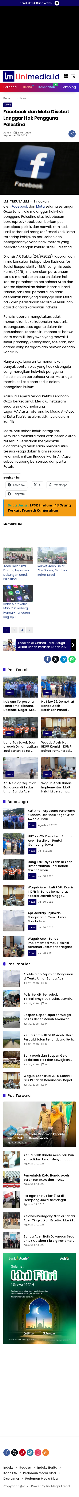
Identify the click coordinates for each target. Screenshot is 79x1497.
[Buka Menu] (65, 76)
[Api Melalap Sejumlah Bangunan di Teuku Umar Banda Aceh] (20, 768)
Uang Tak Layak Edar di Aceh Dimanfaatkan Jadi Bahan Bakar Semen (20, 747)
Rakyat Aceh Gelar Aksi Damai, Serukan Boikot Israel (52, 570)
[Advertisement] (39, 1390)
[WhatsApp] (72, 659)
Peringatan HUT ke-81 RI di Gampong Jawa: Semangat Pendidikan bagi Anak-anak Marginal (45, 1198)
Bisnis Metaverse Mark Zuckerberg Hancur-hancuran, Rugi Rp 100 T (17, 610)
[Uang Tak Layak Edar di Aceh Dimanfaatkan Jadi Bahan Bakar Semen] (20, 727)
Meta (40, 206)
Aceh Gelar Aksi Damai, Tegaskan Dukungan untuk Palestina (16, 572)
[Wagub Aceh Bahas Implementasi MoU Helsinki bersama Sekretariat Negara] (58, 768)
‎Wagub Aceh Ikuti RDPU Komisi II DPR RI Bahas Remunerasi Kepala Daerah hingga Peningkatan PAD (56, 747)
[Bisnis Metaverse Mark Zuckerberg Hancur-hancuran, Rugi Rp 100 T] (18, 593)
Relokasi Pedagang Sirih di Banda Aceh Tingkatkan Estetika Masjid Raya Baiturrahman (49, 1218)
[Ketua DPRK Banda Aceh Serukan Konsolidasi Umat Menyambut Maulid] (11, 1159)
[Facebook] (47, 659)
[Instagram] (38, 1452)
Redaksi (25, 1467)
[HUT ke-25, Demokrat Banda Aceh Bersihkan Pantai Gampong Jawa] (58, 687)
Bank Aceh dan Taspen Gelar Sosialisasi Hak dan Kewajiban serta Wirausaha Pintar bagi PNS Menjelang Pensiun (48, 1058)
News (7, 104)
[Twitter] (55, 659)
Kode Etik (10, 1473)
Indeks (8, 1467)
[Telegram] (63, 659)
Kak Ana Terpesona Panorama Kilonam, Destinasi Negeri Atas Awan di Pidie (19, 706)
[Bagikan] (72, 133)
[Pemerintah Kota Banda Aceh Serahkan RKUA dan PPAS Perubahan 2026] (11, 1179)
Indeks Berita (47, 1467)
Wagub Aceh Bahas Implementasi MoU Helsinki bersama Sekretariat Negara (56, 787)
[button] (73, 76)
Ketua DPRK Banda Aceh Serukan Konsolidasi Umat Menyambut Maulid (49, 1157)
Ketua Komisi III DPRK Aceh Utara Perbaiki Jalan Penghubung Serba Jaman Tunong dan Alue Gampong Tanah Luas (49, 1037)
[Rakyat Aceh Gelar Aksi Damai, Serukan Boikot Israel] (52, 555)
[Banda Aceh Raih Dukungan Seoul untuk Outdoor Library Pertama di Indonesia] (11, 1240)
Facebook (20, 206)
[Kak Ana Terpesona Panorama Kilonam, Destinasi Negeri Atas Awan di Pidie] (20, 687)
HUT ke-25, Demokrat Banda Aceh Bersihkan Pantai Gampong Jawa (57, 706)
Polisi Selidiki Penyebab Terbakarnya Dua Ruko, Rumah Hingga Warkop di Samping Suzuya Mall (47, 997)
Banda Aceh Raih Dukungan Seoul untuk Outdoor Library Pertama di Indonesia (49, 1239)
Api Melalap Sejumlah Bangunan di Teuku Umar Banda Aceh (19, 787)
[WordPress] (30, 1452)
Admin (7, 133)
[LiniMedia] (31, 76)
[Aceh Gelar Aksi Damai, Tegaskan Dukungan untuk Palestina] (18, 555)
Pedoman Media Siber (39, 1473)
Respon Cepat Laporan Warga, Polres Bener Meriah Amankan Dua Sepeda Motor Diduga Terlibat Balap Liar (47, 1017)
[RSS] (45, 1452)
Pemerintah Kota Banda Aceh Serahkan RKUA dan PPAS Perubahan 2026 (46, 1178)
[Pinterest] (22, 1452)
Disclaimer (11, 1478)
